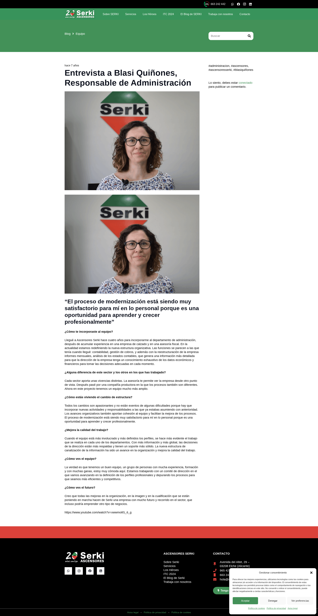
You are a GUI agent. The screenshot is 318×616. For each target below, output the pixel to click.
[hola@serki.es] (216, 579)
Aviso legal (293, 608)
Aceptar (245, 600)
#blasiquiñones (243, 69)
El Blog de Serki (174, 578)
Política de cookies (256, 608)
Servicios (169, 566)
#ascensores (239, 66)
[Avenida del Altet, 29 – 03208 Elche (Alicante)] (216, 564)
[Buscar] (249, 36)
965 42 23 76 (228, 570)
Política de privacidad (276, 608)
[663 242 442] (216, 575)
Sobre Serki (171, 562)
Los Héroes (171, 570)
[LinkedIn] (250, 4)
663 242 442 (228, 575)
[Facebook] (238, 4)
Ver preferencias (300, 600)
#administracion (219, 66)
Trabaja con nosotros (177, 582)
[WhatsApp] (233, 4)
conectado (245, 82)
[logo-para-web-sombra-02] (80, 14)
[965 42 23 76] (216, 570)
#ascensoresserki (220, 69)
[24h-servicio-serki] (207, 4)
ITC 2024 (169, 574)
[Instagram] (244, 4)
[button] (311, 572)
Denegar (272, 600)
